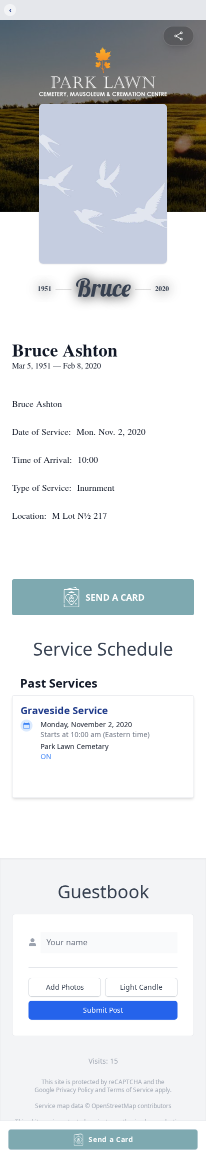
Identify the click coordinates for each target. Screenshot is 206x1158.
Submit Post (103, 1010)
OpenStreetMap (114, 1106)
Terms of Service (130, 1090)
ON (46, 756)
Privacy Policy (75, 1090)
